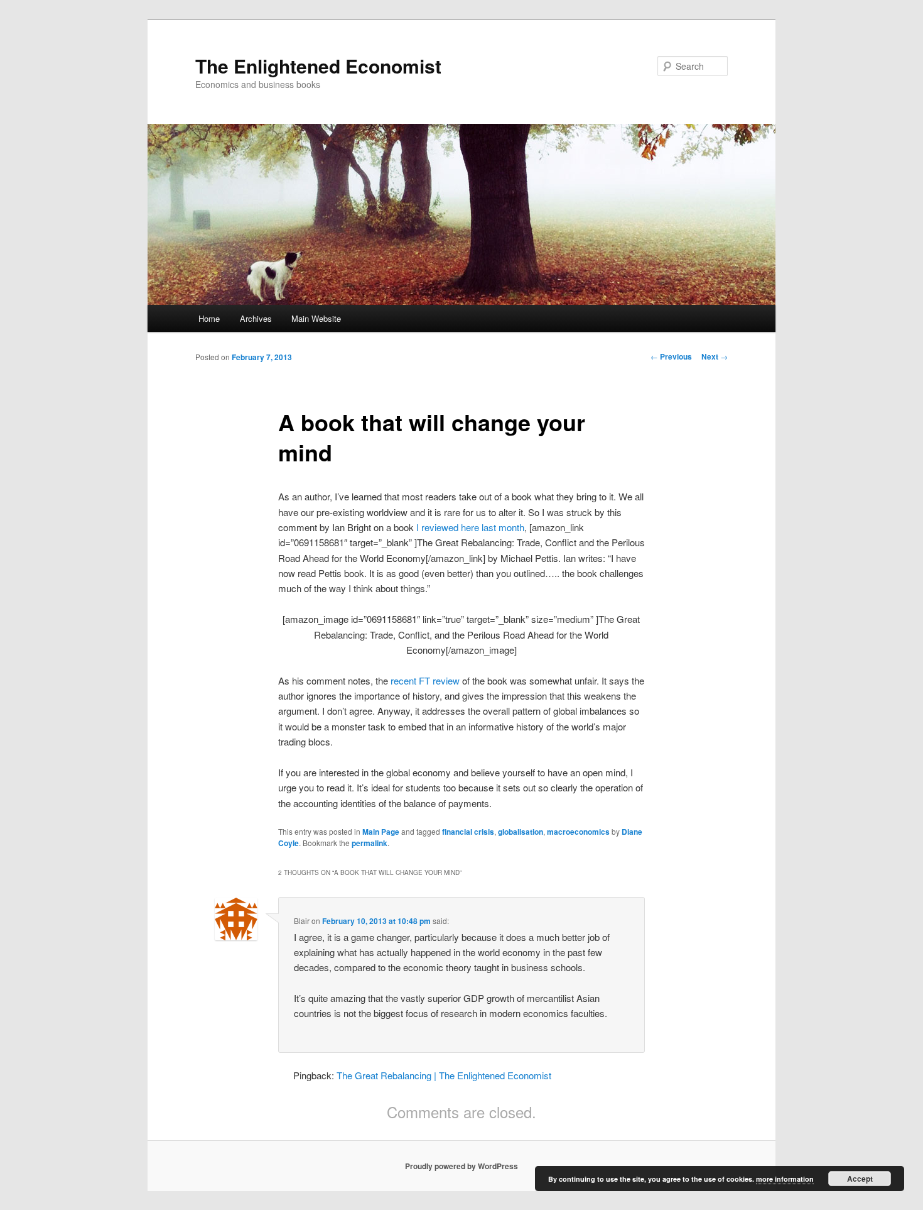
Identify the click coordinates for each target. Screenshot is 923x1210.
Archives (256, 318)
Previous (671, 356)
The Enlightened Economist (318, 65)
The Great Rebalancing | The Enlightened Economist (444, 1075)
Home (209, 318)
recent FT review (425, 680)
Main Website (316, 318)
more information (785, 1179)
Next (714, 356)
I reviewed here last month (470, 527)
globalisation (520, 831)
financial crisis (468, 831)
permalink (369, 843)
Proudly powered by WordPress (461, 1166)
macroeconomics (578, 831)
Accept (860, 1178)
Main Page (380, 831)
